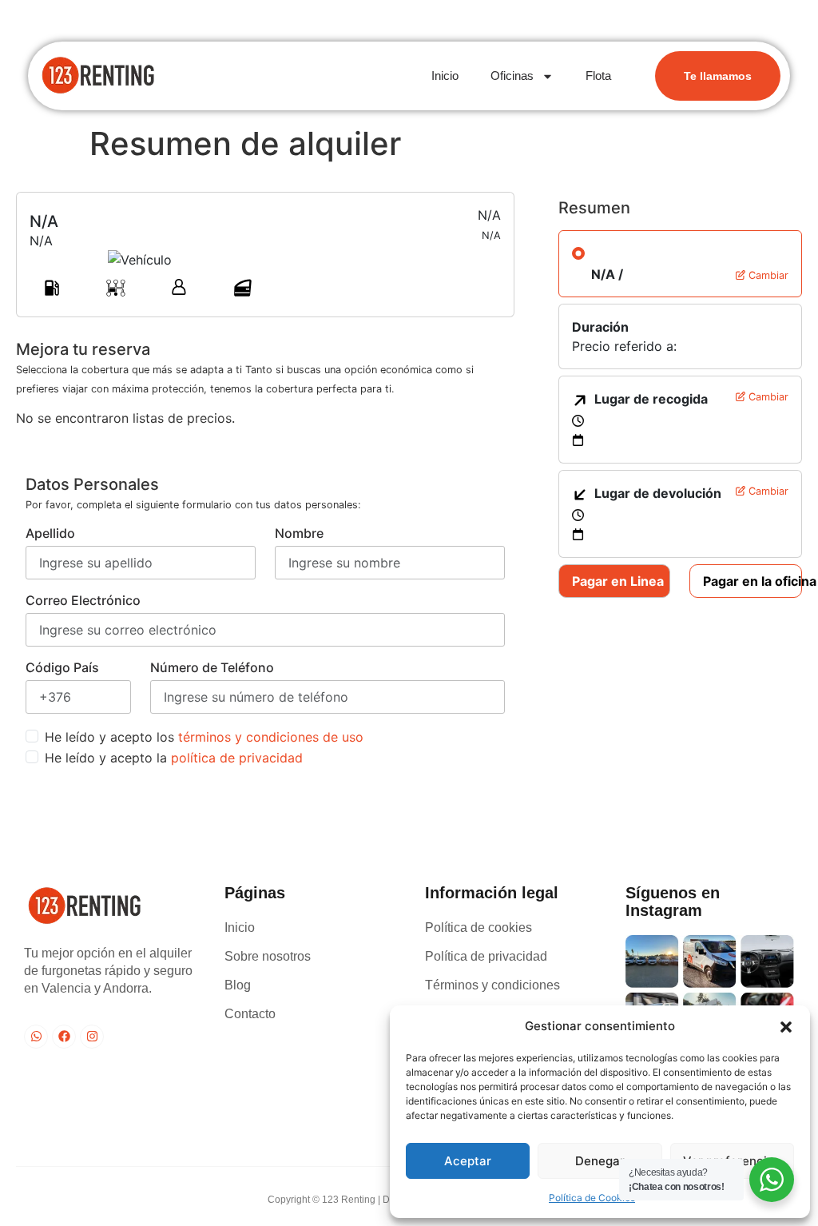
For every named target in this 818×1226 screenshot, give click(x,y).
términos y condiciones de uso (270, 737)
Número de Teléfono (212, 667)
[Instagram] (92, 1037)
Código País (62, 667)
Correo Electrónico (83, 600)
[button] (786, 1026)
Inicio (445, 75)
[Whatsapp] (36, 1037)
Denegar (600, 1160)
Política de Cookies (592, 1198)
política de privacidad (237, 758)
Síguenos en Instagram (672, 901)
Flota (598, 75)
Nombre (299, 533)
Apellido (50, 533)
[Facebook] (64, 1037)
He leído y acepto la (174, 757)
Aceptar (467, 1160)
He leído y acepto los (204, 736)
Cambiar (766, 275)
